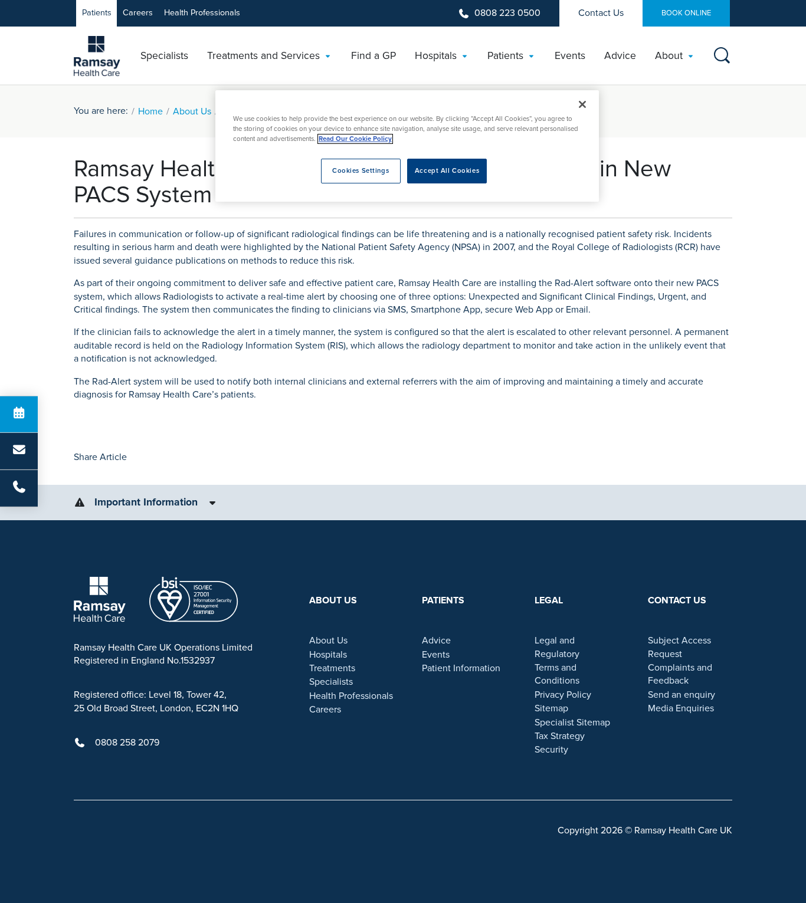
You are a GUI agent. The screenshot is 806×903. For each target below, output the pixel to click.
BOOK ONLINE (686, 13)
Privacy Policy (563, 695)
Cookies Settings (360, 171)
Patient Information (461, 668)
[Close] (582, 104)
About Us (192, 111)
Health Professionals (202, 13)
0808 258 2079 (127, 742)
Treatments (332, 668)
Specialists (331, 682)
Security (551, 750)
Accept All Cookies (447, 171)
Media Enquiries (681, 708)
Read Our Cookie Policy (355, 139)
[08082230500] (19, 488)
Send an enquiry (681, 695)
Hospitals (328, 655)
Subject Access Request (679, 647)
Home (150, 111)
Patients (97, 13)
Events (436, 655)
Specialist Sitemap (572, 722)
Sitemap (551, 708)
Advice (436, 640)
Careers (138, 13)
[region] (407, 146)
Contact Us (601, 13)
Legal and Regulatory (557, 647)
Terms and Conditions (557, 674)
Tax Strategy (560, 736)
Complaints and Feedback (680, 674)
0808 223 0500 (507, 13)
